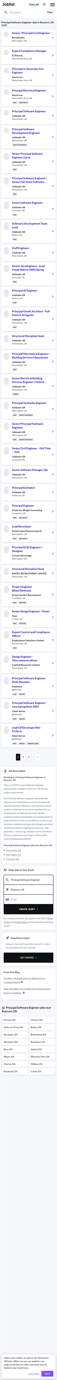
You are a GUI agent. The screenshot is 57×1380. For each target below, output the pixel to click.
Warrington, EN (13, 854)
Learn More (33, 1373)
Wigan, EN (9, 1056)
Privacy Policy (21, 922)
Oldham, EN (36, 1064)
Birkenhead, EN (38, 1034)
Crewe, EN (36, 1071)
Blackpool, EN (10, 1071)
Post (34, 4)
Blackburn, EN (38, 1042)
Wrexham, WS (11, 1042)
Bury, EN (8, 1049)
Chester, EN (36, 1019)
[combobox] (28, 880)
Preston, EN (10, 1019)
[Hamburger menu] (52, 4)
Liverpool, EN (12, 859)
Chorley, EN (9, 1064)
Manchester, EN (13, 850)
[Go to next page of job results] (38, 757)
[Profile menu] (44, 5)
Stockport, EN (10, 1034)
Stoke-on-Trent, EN (13, 1027)
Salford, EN (36, 1049)
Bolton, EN (36, 1027)
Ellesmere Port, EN (40, 1056)
